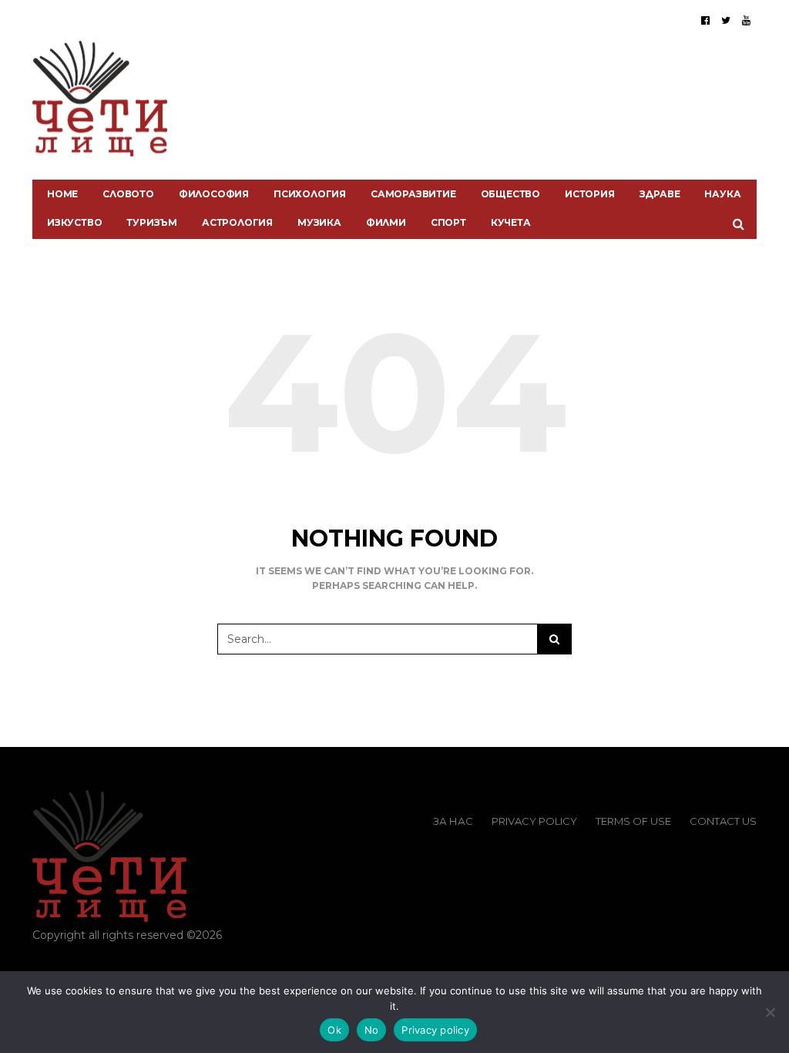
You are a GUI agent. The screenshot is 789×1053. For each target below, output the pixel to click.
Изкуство (74, 222)
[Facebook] (705, 20)
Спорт (448, 222)
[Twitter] (725, 20)
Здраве (660, 194)
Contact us (723, 821)
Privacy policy (435, 1030)
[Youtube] (746, 20)
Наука (722, 194)
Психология (310, 194)
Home (62, 194)
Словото (128, 194)
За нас (453, 821)
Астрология (237, 222)
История (590, 194)
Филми (386, 222)
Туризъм (151, 222)
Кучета (511, 222)
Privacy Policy (534, 821)
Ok (334, 1030)
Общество (510, 194)
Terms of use (633, 821)
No (371, 1030)
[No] (769, 1012)
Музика (319, 222)
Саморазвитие (413, 194)
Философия (214, 194)
